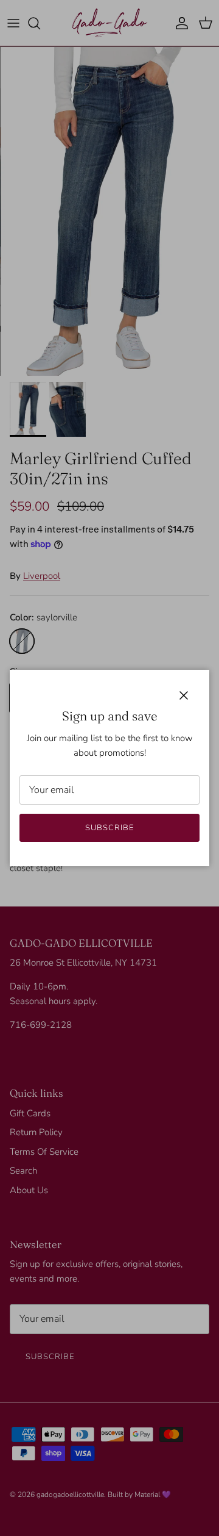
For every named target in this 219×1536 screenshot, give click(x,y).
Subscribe (109, 827)
